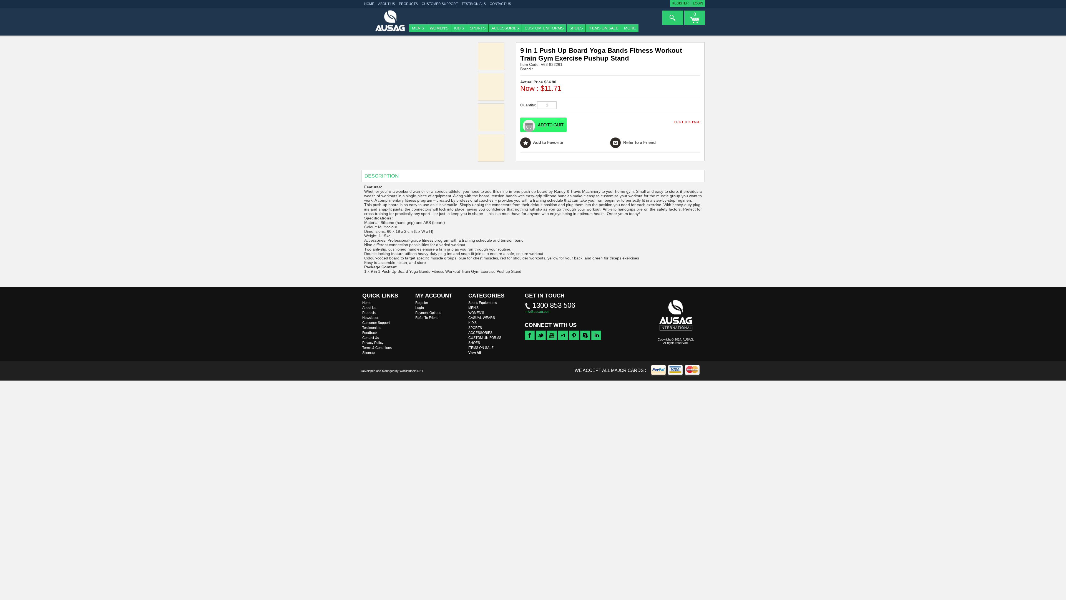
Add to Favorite (547, 142)
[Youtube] (552, 338)
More (630, 28)
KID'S (459, 28)
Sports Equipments (482, 303)
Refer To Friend (427, 318)
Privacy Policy (372, 343)
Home (366, 303)
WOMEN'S (439, 28)
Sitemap (368, 353)
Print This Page (687, 122)
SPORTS (478, 28)
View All (474, 353)
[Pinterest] (574, 338)
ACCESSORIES (505, 28)
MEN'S (418, 28)
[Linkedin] (596, 338)
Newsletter (370, 318)
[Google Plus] (563, 338)
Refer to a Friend (639, 142)
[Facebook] (530, 338)
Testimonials (474, 4)
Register (680, 3)
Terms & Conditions (377, 348)
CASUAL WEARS (481, 318)
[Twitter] (541, 338)
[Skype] (585, 338)
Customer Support (440, 4)
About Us (386, 4)
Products (408, 4)
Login (698, 3)
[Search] (672, 18)
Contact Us (500, 4)
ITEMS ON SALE (603, 28)
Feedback (369, 333)
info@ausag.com (537, 312)
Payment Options (428, 313)
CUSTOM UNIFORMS (544, 28)
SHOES (576, 28)
